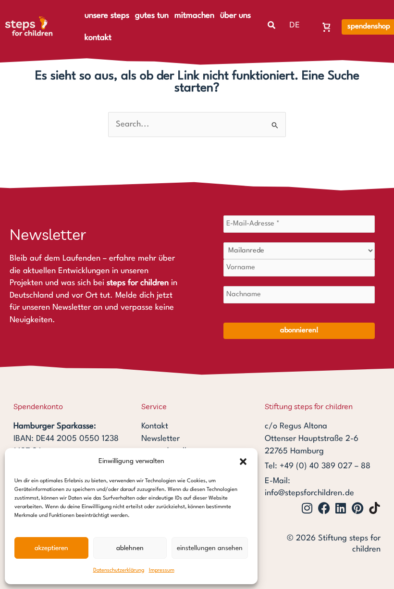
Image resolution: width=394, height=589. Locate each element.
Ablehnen (130, 548)
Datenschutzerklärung (118, 570)
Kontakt (154, 426)
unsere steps (107, 16)
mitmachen (194, 16)
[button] (243, 461)
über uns (235, 16)
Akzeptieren (51, 548)
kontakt (98, 38)
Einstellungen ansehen (210, 548)
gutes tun (152, 16)
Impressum (161, 570)
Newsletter (160, 439)
